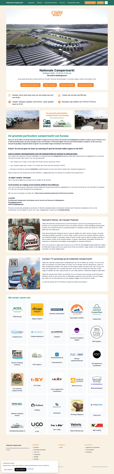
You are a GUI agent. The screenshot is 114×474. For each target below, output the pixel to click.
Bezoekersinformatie (51, 2)
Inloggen (100, 2)
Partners (36, 459)
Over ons (62, 2)
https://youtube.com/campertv (77, 282)
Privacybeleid (90, 449)
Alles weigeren (8, 469)
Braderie (39, 2)
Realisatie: (94, 466)
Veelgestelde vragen (74, 2)
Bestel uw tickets (50, 85)
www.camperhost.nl (77, 173)
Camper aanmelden (67, 85)
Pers (61, 447)
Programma (31, 2)
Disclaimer (89, 452)
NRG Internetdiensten (102, 466)
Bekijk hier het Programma (30, 85)
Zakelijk (36, 456)
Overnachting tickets (85, 85)
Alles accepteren (20, 469)
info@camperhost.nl (49, 173)
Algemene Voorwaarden (93, 447)
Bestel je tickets (90, 2)
